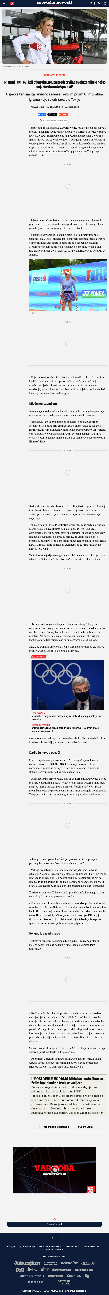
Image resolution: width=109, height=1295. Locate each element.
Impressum (11, 1247)
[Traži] (105, 4)
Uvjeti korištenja (27, 1247)
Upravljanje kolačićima (54, 1257)
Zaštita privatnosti (71, 1247)
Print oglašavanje (54, 1250)
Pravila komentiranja (49, 1247)
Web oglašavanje (92, 1247)
